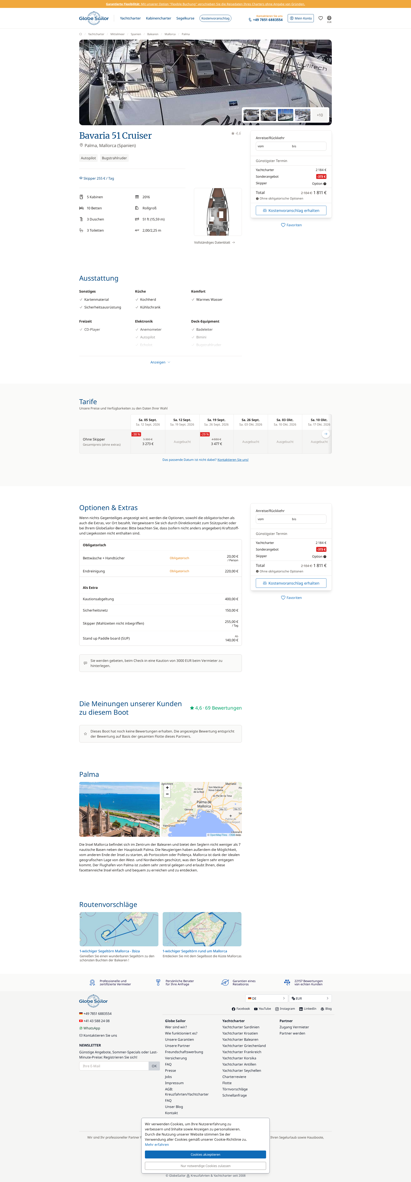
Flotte (227, 1083)
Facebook (243, 1008)
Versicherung (176, 1058)
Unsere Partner (177, 1045)
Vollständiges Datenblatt (212, 242)
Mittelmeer (117, 34)
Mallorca (170, 34)
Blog (328, 1008)
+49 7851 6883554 (97, 1013)
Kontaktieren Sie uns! (233, 459)
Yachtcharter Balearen (240, 1039)
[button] (130, 18)
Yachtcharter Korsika (239, 1058)
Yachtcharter (96, 34)
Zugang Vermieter (294, 1027)
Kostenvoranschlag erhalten (293, 210)
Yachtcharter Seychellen (241, 1070)
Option (317, 183)
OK (154, 1066)
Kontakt (171, 1113)
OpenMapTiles (218, 835)
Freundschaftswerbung (184, 1052)
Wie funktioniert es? (181, 1033)
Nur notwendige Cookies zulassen (206, 1166)
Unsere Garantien (179, 1039)
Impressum (174, 1083)
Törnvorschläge (235, 1089)
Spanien (136, 34)
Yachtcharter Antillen (239, 1064)
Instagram (287, 1008)
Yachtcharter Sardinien (240, 1027)
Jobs (168, 1076)
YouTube (265, 1008)
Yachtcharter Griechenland (244, 1045)
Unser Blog (174, 1106)
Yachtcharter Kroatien (240, 1033)
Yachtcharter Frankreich (241, 1052)
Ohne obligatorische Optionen (281, 198)
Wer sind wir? (176, 1027)
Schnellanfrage (234, 1095)
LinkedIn (310, 1008)
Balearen (152, 34)
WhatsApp (91, 1028)
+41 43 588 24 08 (96, 1020)
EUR (299, 998)
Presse (170, 1070)
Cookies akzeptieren (205, 1154)
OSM (232, 835)
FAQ (168, 1064)
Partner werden (292, 1033)
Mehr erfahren (157, 1144)
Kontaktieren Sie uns (100, 1035)
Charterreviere (234, 1076)
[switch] (291, 224)
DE (254, 998)
